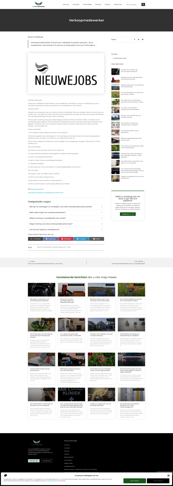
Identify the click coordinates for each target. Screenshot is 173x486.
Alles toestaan (134, 481)
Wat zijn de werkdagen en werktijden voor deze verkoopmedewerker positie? (66, 207)
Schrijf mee (118, 4)
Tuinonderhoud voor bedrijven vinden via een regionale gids (100, 369)
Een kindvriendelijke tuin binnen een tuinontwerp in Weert (131, 300)
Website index (68, 463)
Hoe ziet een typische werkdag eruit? (66, 229)
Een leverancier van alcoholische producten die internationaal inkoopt (41, 335)
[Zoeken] (143, 4)
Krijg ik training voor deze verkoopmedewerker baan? (66, 224)
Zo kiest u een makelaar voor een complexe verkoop (101, 334)
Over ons (66, 4)
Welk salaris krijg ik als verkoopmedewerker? (66, 212)
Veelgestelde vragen (120, 58)
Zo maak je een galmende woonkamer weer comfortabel (70, 334)
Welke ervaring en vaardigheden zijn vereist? (66, 218)
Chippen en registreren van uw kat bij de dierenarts (100, 404)
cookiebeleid (49, 480)
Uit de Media (68, 460)
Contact (107, 4)
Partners (98, 4)
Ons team (76, 4)
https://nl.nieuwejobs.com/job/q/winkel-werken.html (45, 192)
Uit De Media (87, 4)
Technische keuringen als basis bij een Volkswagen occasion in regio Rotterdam (131, 155)
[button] (168, 475)
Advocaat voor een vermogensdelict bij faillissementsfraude (67, 300)
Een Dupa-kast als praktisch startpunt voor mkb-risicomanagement (129, 405)
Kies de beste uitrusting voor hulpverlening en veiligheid (130, 334)
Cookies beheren (158, 481)
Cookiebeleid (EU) (69, 466)
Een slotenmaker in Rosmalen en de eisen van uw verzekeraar (41, 404)
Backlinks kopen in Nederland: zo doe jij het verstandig (80, 469)
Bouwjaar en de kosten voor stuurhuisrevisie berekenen (39, 300)
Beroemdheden (69, 457)
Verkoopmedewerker (58, 247)
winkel (68, 247)
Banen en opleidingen (35, 37)
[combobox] (133, 4)
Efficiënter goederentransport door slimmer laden (70, 369)
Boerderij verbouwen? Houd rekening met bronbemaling (99, 300)
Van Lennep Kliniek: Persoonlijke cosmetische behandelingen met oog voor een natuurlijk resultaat (132, 170)
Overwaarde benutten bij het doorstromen (40, 369)
